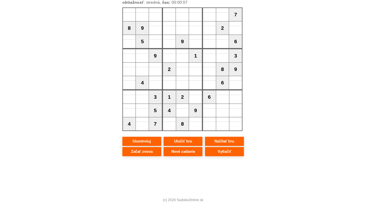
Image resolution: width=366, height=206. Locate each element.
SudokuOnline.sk (190, 200)
